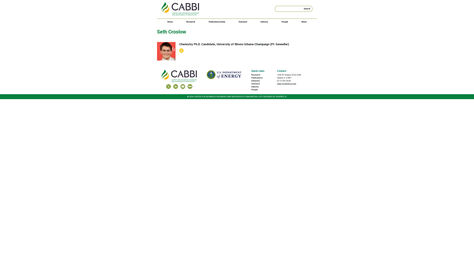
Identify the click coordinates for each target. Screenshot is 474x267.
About (170, 22)
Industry (264, 22)
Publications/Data (217, 22)
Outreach (243, 22)
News (304, 22)
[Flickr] (190, 86)
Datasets (255, 81)
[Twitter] (168, 86)
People (285, 22)
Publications (257, 78)
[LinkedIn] (175, 86)
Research (190, 22)
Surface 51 (281, 96)
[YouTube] (182, 86)
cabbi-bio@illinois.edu (286, 84)
